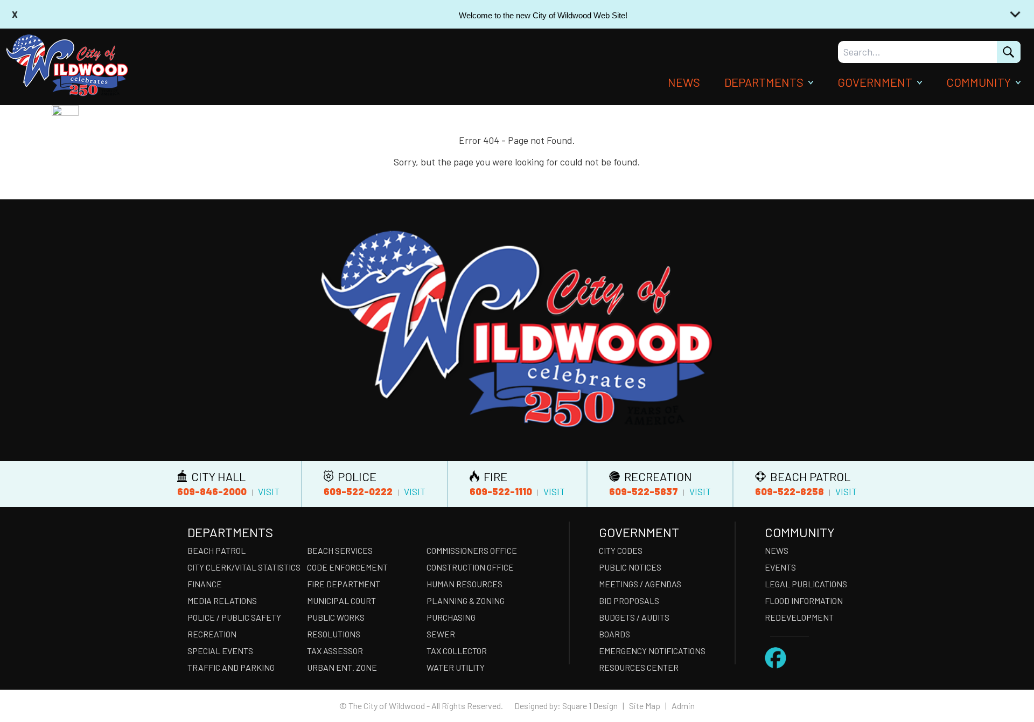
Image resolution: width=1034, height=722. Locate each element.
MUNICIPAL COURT (341, 600)
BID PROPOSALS (629, 600)
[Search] (1009, 52)
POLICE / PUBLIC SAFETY (234, 617)
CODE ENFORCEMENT (347, 567)
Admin (683, 705)
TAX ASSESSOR (335, 650)
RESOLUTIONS (333, 634)
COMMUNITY (978, 82)
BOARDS (614, 634)
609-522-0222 (358, 491)
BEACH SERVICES (340, 550)
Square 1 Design (590, 705)
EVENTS (780, 567)
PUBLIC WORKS (336, 617)
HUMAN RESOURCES (464, 584)
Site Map (644, 705)
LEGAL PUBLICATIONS (806, 584)
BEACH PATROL (216, 550)
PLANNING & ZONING (466, 600)
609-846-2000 (212, 491)
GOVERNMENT (874, 82)
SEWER (441, 634)
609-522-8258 (789, 491)
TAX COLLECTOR (457, 650)
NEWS (684, 82)
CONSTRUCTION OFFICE (470, 567)
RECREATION (211, 634)
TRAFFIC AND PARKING (231, 667)
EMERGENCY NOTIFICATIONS (652, 650)
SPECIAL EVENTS (220, 650)
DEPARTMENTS (764, 82)
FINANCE (204, 584)
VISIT (269, 491)
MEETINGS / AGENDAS (640, 584)
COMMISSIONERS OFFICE (472, 550)
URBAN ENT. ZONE (342, 667)
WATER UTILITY (456, 667)
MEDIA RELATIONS (222, 600)
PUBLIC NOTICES (630, 567)
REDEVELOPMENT (799, 617)
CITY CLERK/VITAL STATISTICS (244, 567)
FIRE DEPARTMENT (343, 584)
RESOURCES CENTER (639, 667)
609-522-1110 (501, 491)
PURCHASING (451, 617)
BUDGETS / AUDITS (634, 617)
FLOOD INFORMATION (804, 600)
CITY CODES (620, 550)
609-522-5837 (643, 491)
